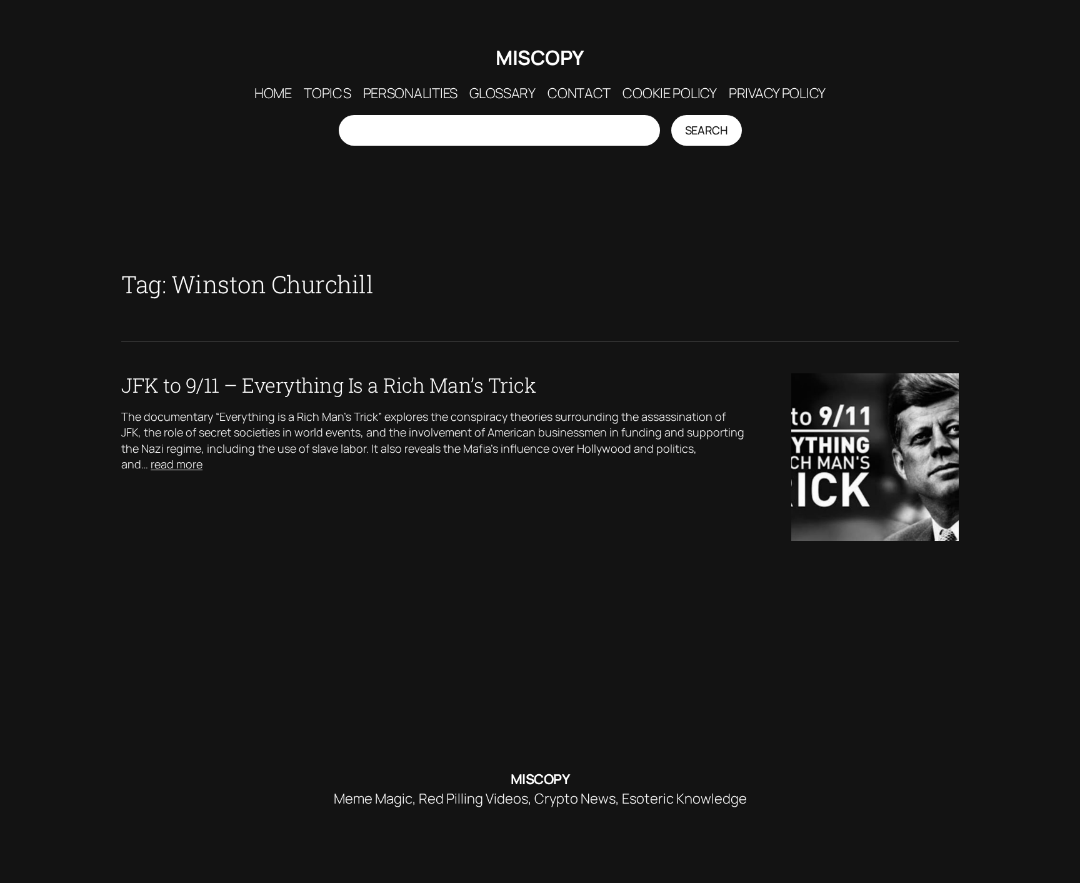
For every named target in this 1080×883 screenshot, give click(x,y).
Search (706, 130)
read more (176, 464)
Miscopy (540, 57)
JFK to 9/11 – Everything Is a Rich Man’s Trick (328, 385)
